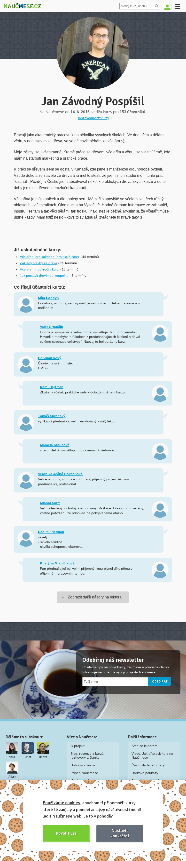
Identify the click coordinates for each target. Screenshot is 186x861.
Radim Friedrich (51, 532)
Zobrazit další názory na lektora (95, 597)
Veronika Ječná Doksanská (60, 474)
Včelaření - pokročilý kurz (39, 269)
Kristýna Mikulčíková (57, 563)
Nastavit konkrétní (119, 833)
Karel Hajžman (51, 387)
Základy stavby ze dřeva (38, 263)
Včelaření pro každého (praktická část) (49, 257)
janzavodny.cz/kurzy (93, 118)
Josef (27, 757)
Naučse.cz (22, 6)
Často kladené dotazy (148, 765)
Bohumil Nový (49, 358)
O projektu (78, 746)
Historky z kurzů (82, 765)
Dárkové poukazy (145, 773)
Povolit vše (66, 833)
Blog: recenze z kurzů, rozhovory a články (87, 755)
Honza (43, 757)
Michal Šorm (50, 503)
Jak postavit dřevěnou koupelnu (44, 276)
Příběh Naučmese (84, 773)
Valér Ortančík (51, 327)
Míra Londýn (48, 298)
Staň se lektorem (144, 746)
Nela (12, 757)
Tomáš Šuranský (51, 416)
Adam (12, 777)
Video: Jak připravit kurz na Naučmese (152, 755)
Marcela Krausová (55, 445)
